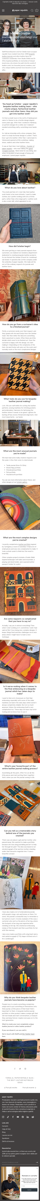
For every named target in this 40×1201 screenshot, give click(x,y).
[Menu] (3, 10)
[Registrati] (37, 1162)
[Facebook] (13, 1117)
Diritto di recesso (8, 1141)
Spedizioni (5, 1138)
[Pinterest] (23, 1117)
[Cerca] (32, 11)
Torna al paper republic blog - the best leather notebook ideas (20, 1080)
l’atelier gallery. (22, 482)
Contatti (5, 1126)
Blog (3, 1132)
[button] (36, 11)
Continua (29, 1190)
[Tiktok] (8, 1117)
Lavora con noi (7, 1135)
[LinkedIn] (28, 1117)
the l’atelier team (28, 1034)
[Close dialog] (37, 1168)
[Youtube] (18, 1117)
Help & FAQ (6, 1129)
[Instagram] (3, 1117)
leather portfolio (24, 544)
